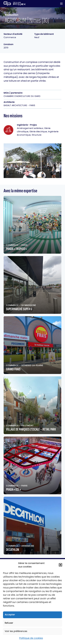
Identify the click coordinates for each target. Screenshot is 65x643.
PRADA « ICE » (13, 489)
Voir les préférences (16, 631)
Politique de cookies (31, 638)
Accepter (10, 614)
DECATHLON (12, 549)
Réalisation (11, 15)
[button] (60, 564)
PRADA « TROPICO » (16, 249)
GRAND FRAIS (13, 369)
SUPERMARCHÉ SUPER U (19, 309)
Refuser (9, 622)
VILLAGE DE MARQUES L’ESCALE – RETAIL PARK (31, 429)
